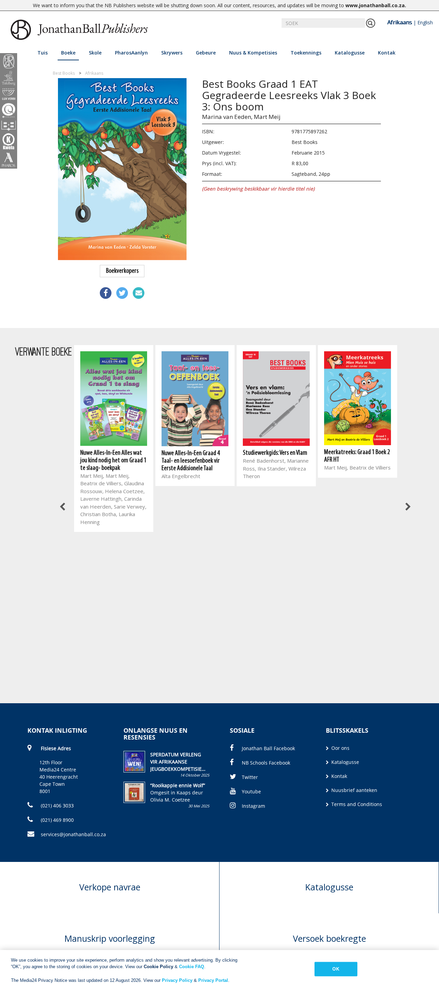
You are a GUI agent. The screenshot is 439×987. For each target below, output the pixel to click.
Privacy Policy (177, 980)
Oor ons (339, 748)
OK (335, 969)
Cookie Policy (158, 966)
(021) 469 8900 (56, 820)
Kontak (386, 52)
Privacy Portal (213, 980)
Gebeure (206, 52)
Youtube (251, 791)
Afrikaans (399, 22)
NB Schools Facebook (266, 762)
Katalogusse (350, 52)
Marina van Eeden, (227, 117)
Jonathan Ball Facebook (268, 748)
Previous (63, 507)
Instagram (253, 806)
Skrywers (171, 52)
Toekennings (305, 52)
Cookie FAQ (191, 966)
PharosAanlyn (131, 52)
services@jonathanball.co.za (73, 834)
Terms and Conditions (356, 804)
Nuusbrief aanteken (353, 790)
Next (407, 507)
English (425, 22)
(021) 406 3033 (56, 805)
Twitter (250, 777)
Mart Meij (267, 117)
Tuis (42, 52)
